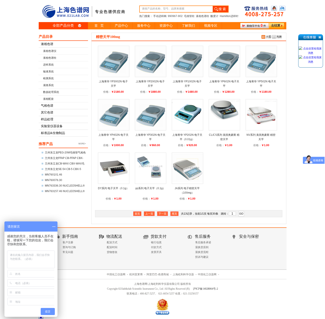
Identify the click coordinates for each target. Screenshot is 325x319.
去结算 (275, 25)
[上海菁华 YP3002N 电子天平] (113, 59)
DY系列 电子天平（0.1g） (113, 188)
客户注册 (68, 242)
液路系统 (48, 85)
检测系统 (48, 78)
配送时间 (112, 247)
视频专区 (210, 25)
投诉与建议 (201, 257)
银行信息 (156, 242)
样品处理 (47, 119)
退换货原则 (201, 247)
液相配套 (48, 98)
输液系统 (48, 71)
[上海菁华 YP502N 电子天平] (261, 59)
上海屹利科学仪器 (183, 274)
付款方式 (156, 247)
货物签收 (112, 252)
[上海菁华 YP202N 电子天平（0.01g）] (187, 112)
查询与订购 (69, 247)
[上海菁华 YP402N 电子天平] (113, 112)
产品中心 (121, 25)
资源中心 (166, 25)
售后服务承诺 (203, 242)
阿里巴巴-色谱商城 (158, 274)
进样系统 (48, 64)
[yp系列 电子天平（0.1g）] (150, 164)
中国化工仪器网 (116, 274)
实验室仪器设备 (52, 126)
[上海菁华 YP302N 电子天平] (150, 112)
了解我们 (188, 25)
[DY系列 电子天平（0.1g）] (113, 166)
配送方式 (112, 242)
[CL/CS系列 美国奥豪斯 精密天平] (224, 107)
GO (241, 213)
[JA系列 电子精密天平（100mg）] (187, 166)
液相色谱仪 (49, 51)
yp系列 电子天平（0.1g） (150, 188)
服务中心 (143, 25)
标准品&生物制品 (53, 133)
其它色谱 (47, 112)
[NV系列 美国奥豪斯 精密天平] (261, 112)
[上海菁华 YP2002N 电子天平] (150, 59)
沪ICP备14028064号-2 (205, 288)
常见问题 (68, 252)
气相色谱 (47, 105)
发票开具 (156, 252)
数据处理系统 (51, 92)
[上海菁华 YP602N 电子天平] (224, 59)
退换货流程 (201, 252)
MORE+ (82, 144)
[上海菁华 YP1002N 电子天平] (187, 59)
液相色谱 (47, 44)
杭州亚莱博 (136, 274)
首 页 (99, 25)
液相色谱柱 (49, 57)
